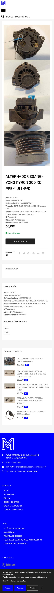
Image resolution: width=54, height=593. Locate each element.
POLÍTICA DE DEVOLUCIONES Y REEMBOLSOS (23, 540)
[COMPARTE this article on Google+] (28, 253)
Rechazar (20, 588)
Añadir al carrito (20, 241)
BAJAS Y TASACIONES (13, 506)
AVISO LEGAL (9, 532)
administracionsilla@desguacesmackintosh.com (26, 467)
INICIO (6, 490)
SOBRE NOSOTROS (11, 502)
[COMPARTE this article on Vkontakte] (38, 253)
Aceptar (8, 588)
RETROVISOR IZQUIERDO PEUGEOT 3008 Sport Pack (31, 412)
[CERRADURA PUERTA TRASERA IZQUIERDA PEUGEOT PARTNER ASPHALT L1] (9, 400)
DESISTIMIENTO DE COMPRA (16, 544)
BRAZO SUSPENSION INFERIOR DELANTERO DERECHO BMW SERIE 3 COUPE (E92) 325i (31, 373)
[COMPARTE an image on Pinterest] (33, 253)
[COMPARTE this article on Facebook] (19, 253)
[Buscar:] (25, 17)
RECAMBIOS (9, 494)
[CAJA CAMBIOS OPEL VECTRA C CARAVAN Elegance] (9, 361)
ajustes (23, 581)
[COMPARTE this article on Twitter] (23, 253)
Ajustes (32, 588)
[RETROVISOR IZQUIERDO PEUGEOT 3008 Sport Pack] (9, 415)
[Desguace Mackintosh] (13, 3)
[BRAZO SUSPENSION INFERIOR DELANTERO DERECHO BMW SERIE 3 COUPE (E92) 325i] (9, 373)
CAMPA (7, 498)
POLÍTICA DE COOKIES (13, 536)
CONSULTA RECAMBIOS (13, 510)
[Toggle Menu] (3, 11)
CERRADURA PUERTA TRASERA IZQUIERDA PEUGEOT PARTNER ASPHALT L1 (30, 400)
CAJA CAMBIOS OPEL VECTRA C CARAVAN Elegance (30, 360)
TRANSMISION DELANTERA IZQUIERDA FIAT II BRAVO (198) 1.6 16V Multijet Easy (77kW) (33, 387)
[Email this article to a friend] (42, 253)
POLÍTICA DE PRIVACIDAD (14, 528)
